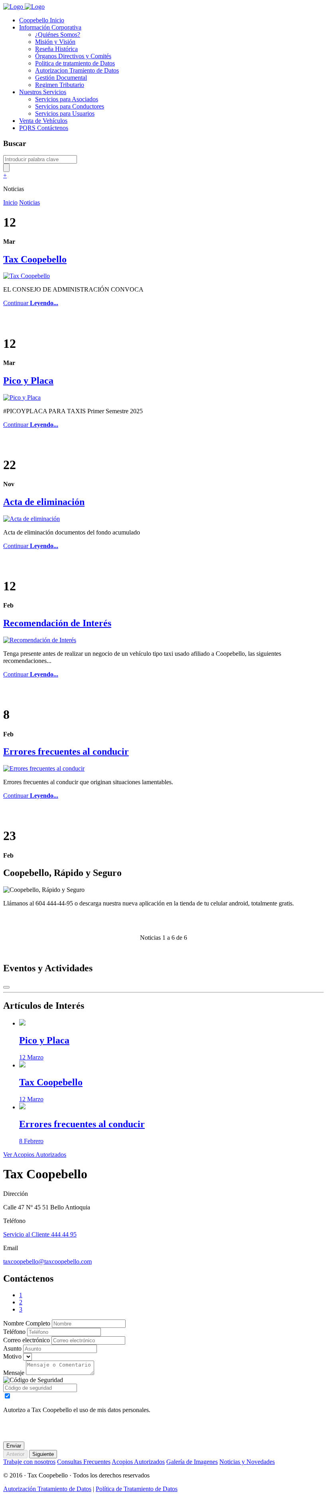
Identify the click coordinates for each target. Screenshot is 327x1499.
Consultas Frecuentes (83, 1461)
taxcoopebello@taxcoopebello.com (47, 1261)
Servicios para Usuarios (65, 113)
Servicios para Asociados (66, 99)
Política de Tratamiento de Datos (136, 1488)
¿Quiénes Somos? (57, 34)
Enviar (13, 1446)
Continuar (30, 303)
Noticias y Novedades (247, 1461)
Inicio (10, 202)
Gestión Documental (61, 77)
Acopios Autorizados (138, 1461)
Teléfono (14, 1331)
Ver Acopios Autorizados (34, 1154)
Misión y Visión (55, 41)
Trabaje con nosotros (29, 1461)
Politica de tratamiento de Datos (75, 63)
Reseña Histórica (56, 48)
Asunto (12, 1348)
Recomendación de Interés (57, 623)
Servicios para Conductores (69, 106)
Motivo (12, 1356)
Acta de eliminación (44, 502)
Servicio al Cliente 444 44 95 (40, 1234)
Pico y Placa (28, 380)
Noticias (29, 202)
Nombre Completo (26, 1323)
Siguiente (43, 1454)
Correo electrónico (26, 1340)
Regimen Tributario (59, 84)
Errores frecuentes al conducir (66, 751)
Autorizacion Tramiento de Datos (77, 70)
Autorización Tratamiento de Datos (47, 1488)
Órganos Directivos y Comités (73, 56)
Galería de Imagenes (192, 1461)
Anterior (15, 1454)
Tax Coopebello (35, 259)
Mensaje (13, 1372)
